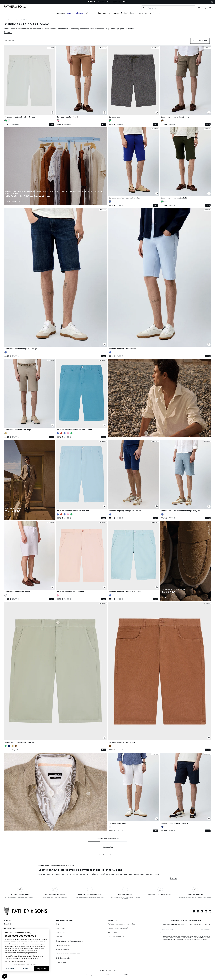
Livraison (59, 937)
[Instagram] (198, 911)
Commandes (60, 932)
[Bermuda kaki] (133, 82)
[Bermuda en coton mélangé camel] (185, 82)
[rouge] (61, 433)
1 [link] (99, 855)
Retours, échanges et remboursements (69, 941)
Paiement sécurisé (62, 950)
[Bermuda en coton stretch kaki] (185, 163)
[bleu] (64, 433)
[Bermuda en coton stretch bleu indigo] (133, 163)
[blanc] (9, 120)
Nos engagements (10, 928)
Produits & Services (63, 945)
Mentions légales (89, 975)
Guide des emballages (116, 937)
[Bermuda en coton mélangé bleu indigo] (55, 279)
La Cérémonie (154, 13)
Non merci (10, 969)
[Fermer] (212, 2)
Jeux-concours (113, 932)
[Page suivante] (115, 855)
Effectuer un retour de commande (68, 954)
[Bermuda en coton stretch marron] (159, 672)
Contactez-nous (61, 962)
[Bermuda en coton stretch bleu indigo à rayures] (185, 476)
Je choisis (25, 969)
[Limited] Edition (127, 13)
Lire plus (7, 32)
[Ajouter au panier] (52, 112)
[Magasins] (199, 8)
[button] (4, 976)
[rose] (68, 433)
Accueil (6, 20)
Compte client (61, 928)
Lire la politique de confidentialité (14, 961)
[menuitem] (60, 13)
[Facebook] (194, 911)
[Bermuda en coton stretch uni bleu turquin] (81, 395)
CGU (126, 975)
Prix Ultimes (60, 13)
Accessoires (113, 13)
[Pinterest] (206, 911)
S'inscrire (205, 930)
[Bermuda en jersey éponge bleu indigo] (133, 476)
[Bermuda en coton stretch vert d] (29, 82)
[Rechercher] (144, 8)
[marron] (16, 746)
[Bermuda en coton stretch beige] (29, 395)
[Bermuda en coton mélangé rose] (81, 557)
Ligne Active (142, 13)
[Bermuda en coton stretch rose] (81, 82)
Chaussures (101, 13)
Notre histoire (9, 924)
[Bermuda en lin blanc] (133, 788)
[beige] (12, 746)
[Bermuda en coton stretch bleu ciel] (159, 279)
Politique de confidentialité (118, 928)
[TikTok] (202, 911)
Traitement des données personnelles (121, 924)
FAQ (57, 924)
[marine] (9, 746)
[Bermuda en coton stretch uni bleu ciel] (81, 476)
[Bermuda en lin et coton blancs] (29, 557)
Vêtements (90, 13)
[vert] (71, 433)
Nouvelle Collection (75, 13)
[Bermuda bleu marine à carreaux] (185, 788)
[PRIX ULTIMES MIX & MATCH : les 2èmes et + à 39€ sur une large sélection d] (107, 2)
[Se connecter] (204, 8)
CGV (107, 975)
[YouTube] (210, 911)
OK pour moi (41, 969)
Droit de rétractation (63, 958)
